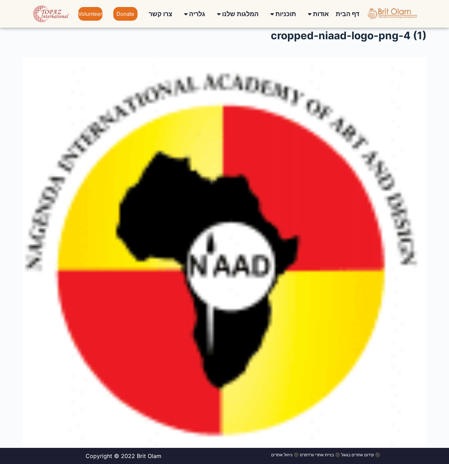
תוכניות (285, 14)
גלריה (197, 14)
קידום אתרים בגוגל (357, 454)
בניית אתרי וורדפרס (317, 454)
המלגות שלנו (240, 14)
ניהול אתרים (282, 454)
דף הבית (347, 14)
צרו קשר (160, 14)
